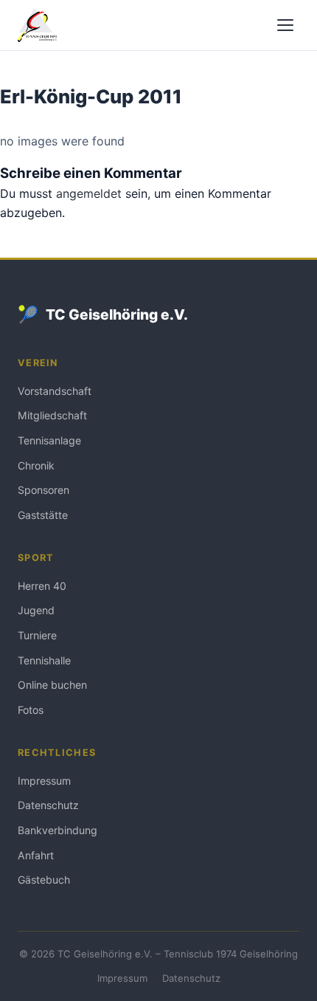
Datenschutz (48, 805)
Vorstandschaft (54, 391)
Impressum (44, 780)
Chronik (36, 465)
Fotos (30, 710)
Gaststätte (43, 515)
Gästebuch (44, 879)
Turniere (37, 635)
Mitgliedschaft (52, 415)
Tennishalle (44, 660)
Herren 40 (42, 585)
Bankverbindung (57, 830)
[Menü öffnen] (285, 25)
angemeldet (89, 193)
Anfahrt (36, 855)
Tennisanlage (49, 440)
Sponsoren (43, 490)
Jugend (36, 610)
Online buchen (52, 684)
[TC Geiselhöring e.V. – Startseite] (37, 25)
